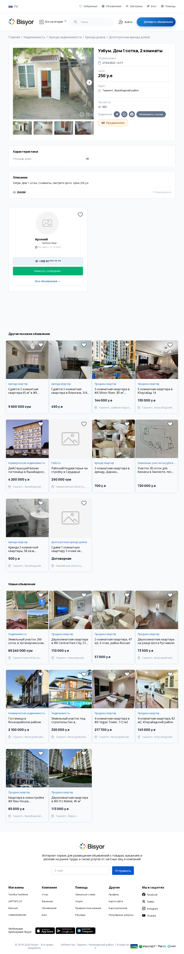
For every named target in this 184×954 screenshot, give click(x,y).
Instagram (152, 908)
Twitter (150, 901)
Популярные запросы (121, 915)
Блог (44, 915)
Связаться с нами (85, 894)
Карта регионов (118, 908)
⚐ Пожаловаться (161, 192)
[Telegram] (117, 114)
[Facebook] (132, 114)
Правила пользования (88, 908)
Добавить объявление (158, 22)
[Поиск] (75, 22)
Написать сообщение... (48, 271)
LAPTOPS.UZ (15, 901)
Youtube (151, 915)
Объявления (49, 908)
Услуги (79, 901)
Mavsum (13, 908)
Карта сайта (116, 901)
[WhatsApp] (124, 114)
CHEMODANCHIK (17, 915)
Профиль (114, 894)
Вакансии (47, 901)
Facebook (152, 894)
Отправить (123, 871)
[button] (89, 82)
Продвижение (115, 122)
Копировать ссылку (151, 114)
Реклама (80, 915)
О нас (45, 894)
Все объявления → (48, 281)
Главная (14, 37)
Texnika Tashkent (18, 894)
